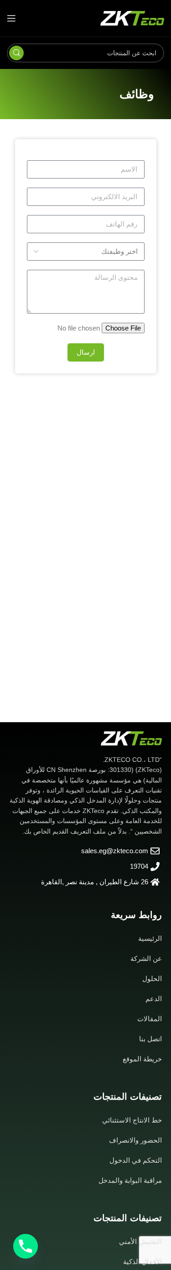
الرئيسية (150, 938)
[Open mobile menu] (11, 18)
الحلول (152, 978)
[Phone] (25, 1246)
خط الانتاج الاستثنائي (132, 1120)
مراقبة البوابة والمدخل (130, 1180)
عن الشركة (146, 958)
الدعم (153, 998)
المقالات (149, 1019)
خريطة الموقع (142, 1059)
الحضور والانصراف (135, 1140)
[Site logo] (132, 17)
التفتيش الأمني (140, 1241)
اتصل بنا (150, 1039)
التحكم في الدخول (135, 1160)
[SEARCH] (16, 53)
